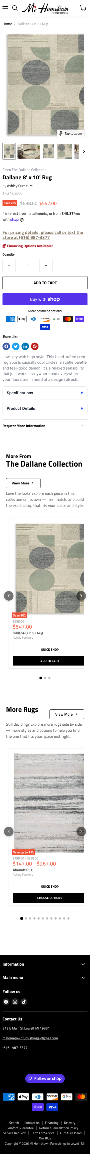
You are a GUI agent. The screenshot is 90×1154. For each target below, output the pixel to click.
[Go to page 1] (40, 678)
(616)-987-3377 (15, 1047)
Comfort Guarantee (20, 1127)
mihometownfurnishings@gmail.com (30, 1038)
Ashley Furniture (20, 186)
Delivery (69, 1122)
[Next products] (81, 596)
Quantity (8, 254)
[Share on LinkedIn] (25, 346)
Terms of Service (42, 1132)
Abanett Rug (22, 870)
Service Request (14, 1132)
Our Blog (45, 1138)
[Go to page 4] (34, 918)
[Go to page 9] (55, 918)
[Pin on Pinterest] (34, 346)
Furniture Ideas (71, 1132)
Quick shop (50, 649)
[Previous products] (9, 596)
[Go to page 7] (47, 918)
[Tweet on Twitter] (16, 346)
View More (20, 483)
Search (14, 1122)
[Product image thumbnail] (28, 151)
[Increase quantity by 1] (46, 265)
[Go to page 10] (60, 918)
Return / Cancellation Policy (58, 1127)
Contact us (32, 1122)
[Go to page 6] (43, 918)
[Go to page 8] (51, 918)
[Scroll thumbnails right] (83, 151)
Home (7, 24)
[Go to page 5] (39, 918)
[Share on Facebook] (6, 346)
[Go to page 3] (49, 678)
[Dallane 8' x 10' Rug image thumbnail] (9, 151)
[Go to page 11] (64, 918)
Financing (51, 1122)
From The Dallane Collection (24, 170)
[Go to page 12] (68, 918)
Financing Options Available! (29, 246)
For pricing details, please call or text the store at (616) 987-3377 (42, 235)
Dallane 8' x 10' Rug (28, 633)
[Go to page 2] (45, 678)
